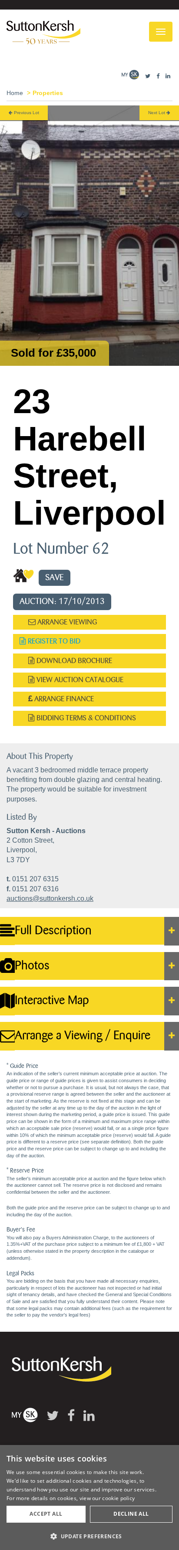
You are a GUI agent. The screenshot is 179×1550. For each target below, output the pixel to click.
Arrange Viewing (66, 622)
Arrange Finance (63, 699)
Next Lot (157, 112)
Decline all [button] (131, 1513)
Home (15, 92)
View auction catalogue (79, 679)
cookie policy (118, 1498)
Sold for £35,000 (53, 352)
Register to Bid (53, 641)
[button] (89, 1536)
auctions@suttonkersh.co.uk (50, 898)
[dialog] (89, 1497)
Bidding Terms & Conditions (85, 718)
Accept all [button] (46, 1513)
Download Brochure (73, 660)
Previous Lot (26, 112)
